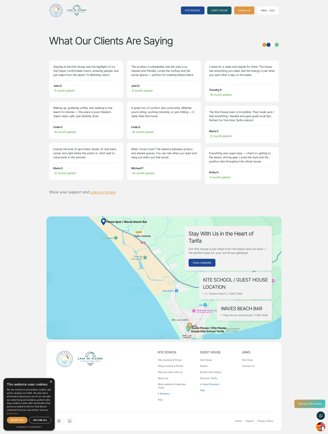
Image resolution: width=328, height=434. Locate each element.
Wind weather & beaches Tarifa (172, 386)
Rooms (204, 365)
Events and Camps (210, 372)
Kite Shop (247, 359)
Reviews (165, 393)
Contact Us (248, 365)
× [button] (51, 381)
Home (238, 420)
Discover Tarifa (208, 378)
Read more (12, 413)
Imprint (250, 420)
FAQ (160, 399)
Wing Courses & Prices (170, 365)
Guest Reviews (210, 384)
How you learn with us (170, 372)
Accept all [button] (17, 420)
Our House (206, 359)
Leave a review (103, 192)
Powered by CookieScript (29, 427)
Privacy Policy (265, 420)
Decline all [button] (40, 420)
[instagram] (59, 421)
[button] (268, 10)
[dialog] (29, 404)
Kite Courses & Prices (170, 359)
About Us (163, 378)
